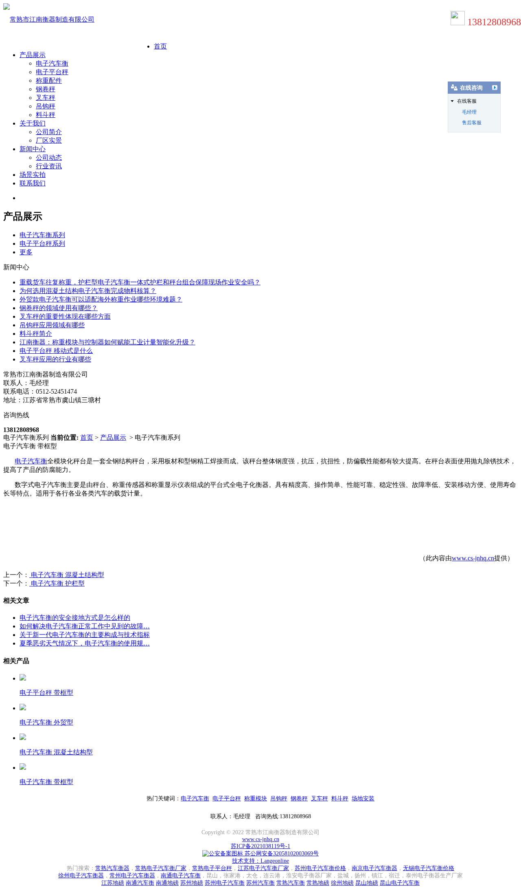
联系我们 (33, 183)
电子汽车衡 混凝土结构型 (66, 574)
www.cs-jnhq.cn (473, 558)
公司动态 (49, 157)
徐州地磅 (342, 883)
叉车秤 (45, 97)
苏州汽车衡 (260, 883)
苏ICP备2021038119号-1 (260, 846)
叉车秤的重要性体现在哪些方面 (65, 316)
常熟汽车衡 (290, 883)
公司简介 (49, 131)
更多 (26, 252)
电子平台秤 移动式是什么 (56, 350)
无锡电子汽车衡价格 (428, 868)
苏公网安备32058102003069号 (281, 853)
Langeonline (274, 861)
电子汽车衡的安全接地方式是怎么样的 (75, 617)
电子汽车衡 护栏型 (57, 583)
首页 (160, 46)
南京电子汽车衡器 (374, 868)
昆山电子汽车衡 (400, 883)
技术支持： (246, 861)
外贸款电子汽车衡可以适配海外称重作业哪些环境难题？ (101, 299)
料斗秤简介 (36, 333)
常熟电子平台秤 (212, 868)
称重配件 (49, 80)
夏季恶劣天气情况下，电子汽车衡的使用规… (85, 643)
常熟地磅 (317, 883)
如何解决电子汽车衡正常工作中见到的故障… (85, 626)
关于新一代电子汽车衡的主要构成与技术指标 (85, 634)
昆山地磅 (366, 883)
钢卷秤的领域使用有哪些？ (59, 307)
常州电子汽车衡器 (132, 875)
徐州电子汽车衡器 (81, 875)
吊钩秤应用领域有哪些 (52, 325)
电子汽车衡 (52, 63)
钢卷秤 (45, 89)
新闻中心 (33, 148)
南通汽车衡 (140, 883)
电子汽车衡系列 (42, 234)
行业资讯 (49, 166)
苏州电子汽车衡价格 (320, 868)
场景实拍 (33, 174)
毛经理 (469, 112)
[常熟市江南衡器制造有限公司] (48, 19)
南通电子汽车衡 (181, 875)
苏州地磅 (191, 883)
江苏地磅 (112, 883)
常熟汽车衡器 (112, 868)
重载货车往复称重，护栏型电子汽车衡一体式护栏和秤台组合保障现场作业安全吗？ (140, 282)
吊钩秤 (45, 106)
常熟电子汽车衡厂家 (160, 868)
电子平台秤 (52, 71)
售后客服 (472, 123)
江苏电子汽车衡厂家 (263, 868)
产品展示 (33, 54)
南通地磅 (167, 883)
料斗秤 (45, 114)
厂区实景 (49, 140)
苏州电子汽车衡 (225, 883)
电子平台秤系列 (42, 243)
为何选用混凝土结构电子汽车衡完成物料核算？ (88, 290)
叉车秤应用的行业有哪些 (55, 359)
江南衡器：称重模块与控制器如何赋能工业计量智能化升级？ (107, 342)
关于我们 (33, 123)
